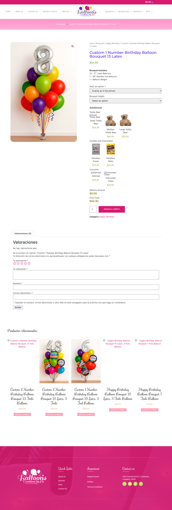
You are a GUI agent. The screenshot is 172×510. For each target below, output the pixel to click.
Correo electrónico (23, 293)
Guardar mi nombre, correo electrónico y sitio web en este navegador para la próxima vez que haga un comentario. (70, 303)
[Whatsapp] (141, 484)
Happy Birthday (112, 43)
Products (137, 11)
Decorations (123, 11)
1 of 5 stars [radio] (14, 263)
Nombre (17, 283)
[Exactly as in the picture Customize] (126, 90)
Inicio (92, 43)
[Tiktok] (135, 484)
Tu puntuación (20, 261)
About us (19, 11)
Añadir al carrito (112, 209)
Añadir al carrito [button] (22, 414)
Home (7, 11)
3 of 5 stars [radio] (21, 263)
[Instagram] (124, 484)
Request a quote (50, 11)
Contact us (33, 11)
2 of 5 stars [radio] (18, 263)
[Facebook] (130, 484)
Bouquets (110, 11)
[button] (72, 46)
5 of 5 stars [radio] (29, 263)
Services (65, 11)
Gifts (148, 11)
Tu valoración (20, 269)
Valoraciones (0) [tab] (22, 233)
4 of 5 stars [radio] (25, 263)
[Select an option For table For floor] (126, 100)
